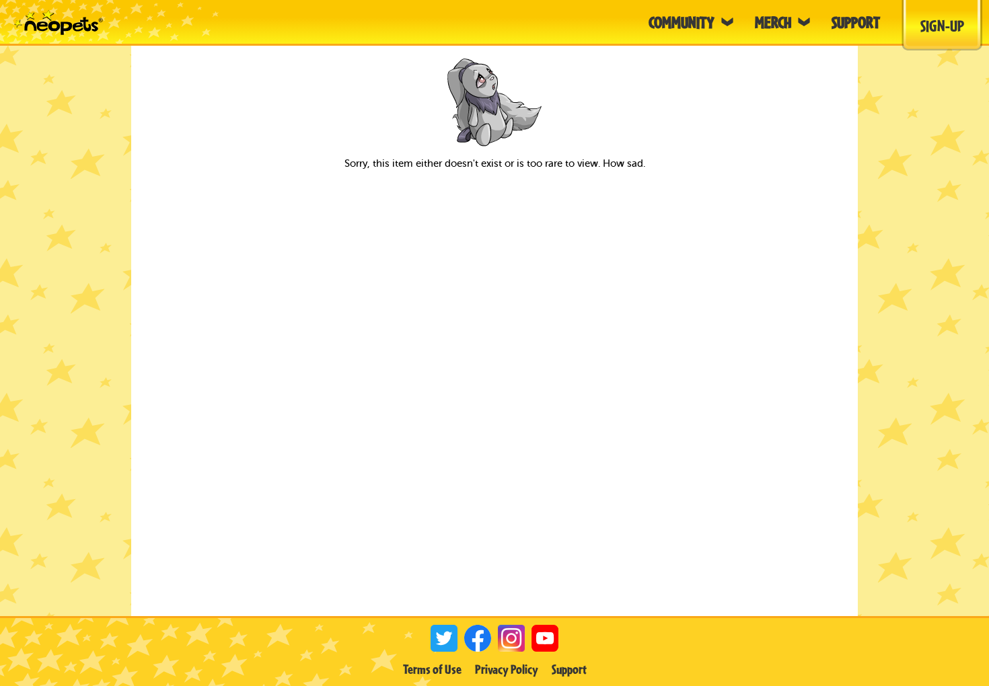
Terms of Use (432, 669)
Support (569, 669)
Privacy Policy (506, 669)
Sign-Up (942, 25)
